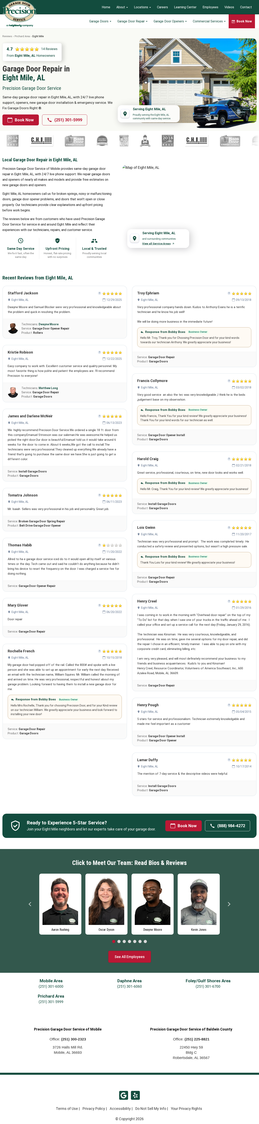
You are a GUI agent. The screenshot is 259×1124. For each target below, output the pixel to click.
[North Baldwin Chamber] (131, 141)
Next (229, 904)
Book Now (24, 120)
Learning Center (185, 7)
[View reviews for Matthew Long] (13, 392)
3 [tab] (124, 942)
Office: (68, 1039)
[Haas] (38, 141)
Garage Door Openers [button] (169, 21)
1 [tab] (114, 942)
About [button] (121, 7)
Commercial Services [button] (208, 21)
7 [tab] (145, 942)
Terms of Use (67, 1108)
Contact (246, 7)
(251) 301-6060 (129, 986)
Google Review (123, 1095)
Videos (229, 7)
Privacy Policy (94, 1108)
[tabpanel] (60, 903)
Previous (30, 904)
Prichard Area (22, 36)
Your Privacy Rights (186, 1108)
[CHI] (160, 141)
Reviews (7, 36)
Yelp (135, 1095)
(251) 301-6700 (208, 986)
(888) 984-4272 (231, 825)
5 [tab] (135, 942)
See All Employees (130, 957)
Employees (210, 7)
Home (106, 7)
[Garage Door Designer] (86, 141)
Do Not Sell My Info (150, 1108)
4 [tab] (129, 942)
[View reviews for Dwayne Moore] (13, 328)
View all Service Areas (156, 243)
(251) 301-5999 (68, 120)
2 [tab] (119, 942)
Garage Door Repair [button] (131, 21)
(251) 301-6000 (51, 986)
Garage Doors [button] (99, 21)
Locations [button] (141, 7)
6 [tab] (140, 942)
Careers (162, 7)
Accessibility (120, 1108)
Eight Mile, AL (20, 299)
